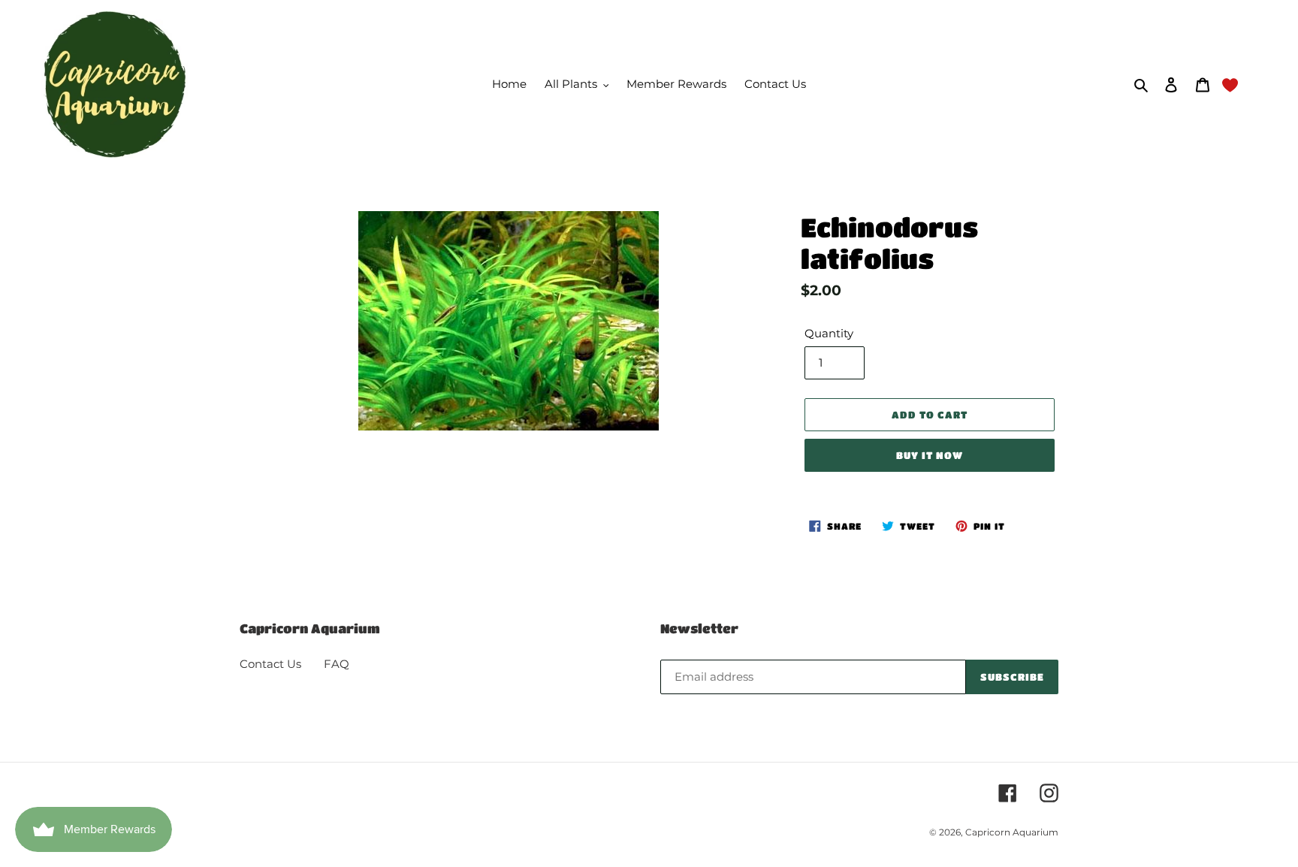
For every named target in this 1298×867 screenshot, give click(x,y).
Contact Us (270, 664)
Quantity (828, 333)
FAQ (336, 664)
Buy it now (929, 455)
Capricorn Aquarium (1011, 832)
